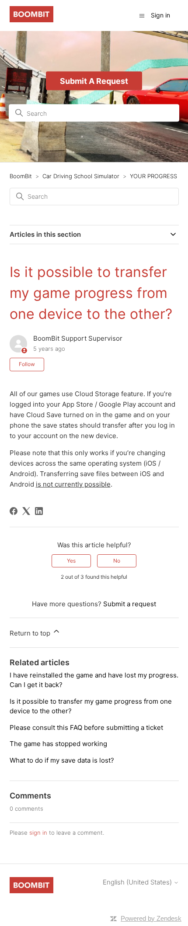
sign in (38, 832)
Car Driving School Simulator (80, 176)
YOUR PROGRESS (153, 176)
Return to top (31, 633)
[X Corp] (26, 511)
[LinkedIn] (39, 511)
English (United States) (138, 882)
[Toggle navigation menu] (142, 15)
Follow (27, 364)
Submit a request (129, 604)
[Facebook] (13, 511)
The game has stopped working (58, 743)
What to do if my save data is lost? (62, 760)
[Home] (31, 20)
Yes (71, 560)
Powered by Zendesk (151, 918)
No (116, 560)
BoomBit (21, 176)
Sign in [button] (160, 15)
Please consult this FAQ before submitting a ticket (86, 727)
